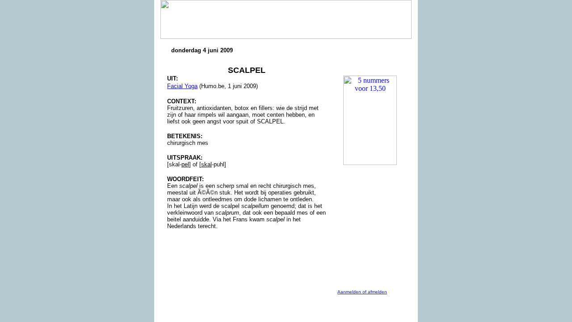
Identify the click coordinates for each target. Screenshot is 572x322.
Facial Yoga (182, 86)
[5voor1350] (370, 79)
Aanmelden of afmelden (362, 291)
